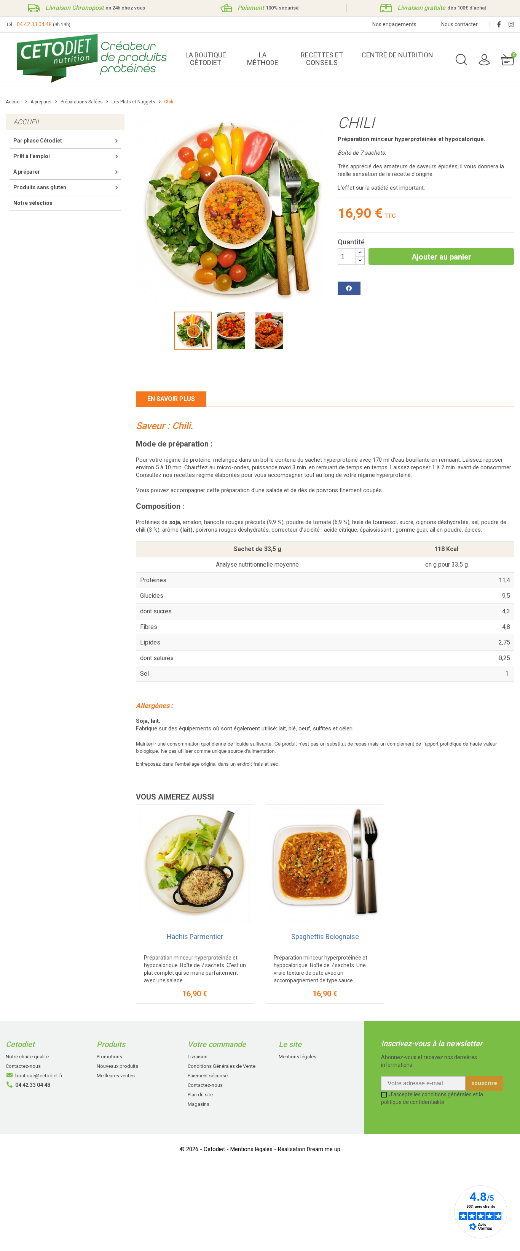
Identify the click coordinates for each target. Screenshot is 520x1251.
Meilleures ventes (116, 1075)
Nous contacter (459, 24)
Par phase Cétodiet (37, 141)
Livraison (197, 1056)
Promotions (109, 1056)
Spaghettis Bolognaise (325, 937)
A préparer (26, 172)
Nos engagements (394, 24)
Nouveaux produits (117, 1066)
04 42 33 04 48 (34, 24)
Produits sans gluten (39, 187)
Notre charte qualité (27, 1056)
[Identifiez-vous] (484, 59)
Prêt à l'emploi (31, 156)
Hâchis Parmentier (195, 937)
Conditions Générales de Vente (221, 1066)
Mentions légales (297, 1056)
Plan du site (200, 1094)
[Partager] (349, 288)
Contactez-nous (23, 1066)
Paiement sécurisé (208, 1075)
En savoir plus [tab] (171, 398)
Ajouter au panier (441, 256)
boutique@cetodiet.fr (38, 1075)
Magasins (198, 1104)
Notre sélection (33, 203)
